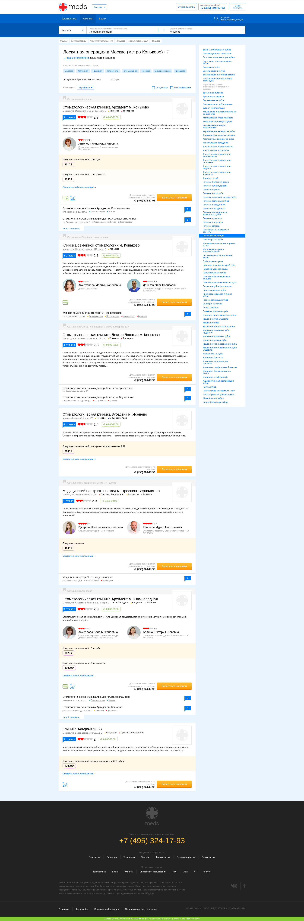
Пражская (97, 71)
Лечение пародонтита (214, 204)
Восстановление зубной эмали (219, 74)
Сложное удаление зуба (215, 311)
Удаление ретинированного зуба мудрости (220, 348)
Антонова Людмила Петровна (98, 143)
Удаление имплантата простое (219, 326)
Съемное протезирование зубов (219, 315)
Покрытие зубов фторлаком (217, 286)
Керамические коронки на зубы (219, 135)
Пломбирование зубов (214, 272)
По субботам (162, 88)
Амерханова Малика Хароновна (99, 285)
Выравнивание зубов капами (218, 104)
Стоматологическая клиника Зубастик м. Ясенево (105, 414)
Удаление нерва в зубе (215, 340)
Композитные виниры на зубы (218, 139)
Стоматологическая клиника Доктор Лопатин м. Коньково (111, 335)
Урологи (145, 857)
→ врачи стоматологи (76, 57)
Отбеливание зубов (213, 261)
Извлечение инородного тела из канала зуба (219, 112)
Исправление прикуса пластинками (214, 126)
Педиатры (112, 857)
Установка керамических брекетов (215, 362)
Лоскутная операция (213, 235)
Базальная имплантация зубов (219, 57)
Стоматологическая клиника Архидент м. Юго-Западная (110, 599)
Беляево (69, 71)
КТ (195, 871)
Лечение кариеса (212, 189)
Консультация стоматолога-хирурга (217, 167)
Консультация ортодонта (215, 142)
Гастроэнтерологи (186, 857)
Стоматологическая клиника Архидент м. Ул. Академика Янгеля (100, 218)
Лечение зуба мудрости (215, 185)
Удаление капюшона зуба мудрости (216, 331)
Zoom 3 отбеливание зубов (217, 49)
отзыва (69, 117)
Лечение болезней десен (216, 182)
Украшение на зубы (213, 353)
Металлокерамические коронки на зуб (219, 244)
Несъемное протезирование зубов (217, 256)
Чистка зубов (209, 387)
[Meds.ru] (152, 816)
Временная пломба (213, 92)
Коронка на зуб (210, 178)
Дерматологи (208, 857)
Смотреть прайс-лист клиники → (79, 187)
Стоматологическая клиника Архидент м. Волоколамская (96, 208)
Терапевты (129, 857)
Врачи (102, 18)
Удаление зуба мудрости (215, 319)
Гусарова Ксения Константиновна (100, 527)
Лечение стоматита (213, 222)
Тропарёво (180, 71)
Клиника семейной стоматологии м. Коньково (101, 245)
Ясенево (146, 71)
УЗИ (185, 871)
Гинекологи (94, 857)
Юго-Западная (130, 71)
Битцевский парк (163, 71)
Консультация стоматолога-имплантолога (217, 155)
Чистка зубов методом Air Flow (218, 390)
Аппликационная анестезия (217, 53)
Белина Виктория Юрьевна (161, 632)
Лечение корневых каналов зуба (219, 197)
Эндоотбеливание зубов (215, 402)
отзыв (68, 501)
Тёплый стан (113, 71)
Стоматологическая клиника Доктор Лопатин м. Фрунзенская (98, 397)
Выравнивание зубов (213, 100)
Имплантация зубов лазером (218, 117)
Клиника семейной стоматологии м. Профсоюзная (92, 313)
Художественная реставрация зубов (218, 382)
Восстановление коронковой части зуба (217, 79)
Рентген (207, 871)
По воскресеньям (182, 88)
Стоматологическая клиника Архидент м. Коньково (106, 107)
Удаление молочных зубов (216, 336)
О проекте (64, 909)
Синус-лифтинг (210, 307)
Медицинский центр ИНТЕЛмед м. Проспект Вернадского (111, 491)
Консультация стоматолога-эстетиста (217, 173)
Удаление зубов (211, 322)
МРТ (174, 871)
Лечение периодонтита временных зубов (215, 213)
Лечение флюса (211, 226)
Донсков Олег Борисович (159, 285)
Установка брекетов (213, 357)
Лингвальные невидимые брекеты (216, 230)
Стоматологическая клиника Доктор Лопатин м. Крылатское (98, 388)
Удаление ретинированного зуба (220, 344)
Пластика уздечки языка (215, 269)
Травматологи (163, 857)
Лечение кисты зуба (213, 193)
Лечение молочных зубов (216, 201)
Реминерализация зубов (215, 300)
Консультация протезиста (216, 150)
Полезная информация (106, 909)
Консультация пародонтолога (218, 146)
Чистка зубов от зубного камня (218, 394)
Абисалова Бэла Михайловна (98, 632)
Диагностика (69, 18)
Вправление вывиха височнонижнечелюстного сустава (216, 86)
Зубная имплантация (214, 108)
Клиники (87, 18)
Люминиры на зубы (213, 239)
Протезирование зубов (214, 290)
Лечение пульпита (212, 218)
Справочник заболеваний (153, 871)
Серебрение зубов (212, 303)
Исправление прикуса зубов (217, 121)
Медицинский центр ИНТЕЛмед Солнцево (87, 577)
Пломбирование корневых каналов (216, 277)
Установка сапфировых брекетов (220, 367)
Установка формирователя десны (217, 372)
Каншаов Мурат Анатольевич (162, 527)
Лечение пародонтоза (214, 208)
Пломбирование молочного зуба (220, 282)
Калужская (83, 71)
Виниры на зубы (211, 67)
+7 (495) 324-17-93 (212, 6)
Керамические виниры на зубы (219, 131)
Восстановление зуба (214, 71)
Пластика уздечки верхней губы (219, 265)
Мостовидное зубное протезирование (213, 250)
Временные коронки (213, 96)
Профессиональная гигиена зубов (217, 295)
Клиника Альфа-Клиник (82, 729)
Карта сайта (82, 909)
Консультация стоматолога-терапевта (217, 161)
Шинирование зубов (213, 398)
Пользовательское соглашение (141, 909)
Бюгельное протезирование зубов (217, 62)
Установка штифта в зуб (215, 377)
